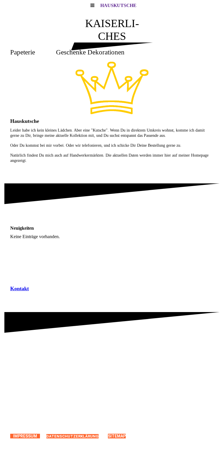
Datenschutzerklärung (72, 436)
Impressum (25, 436)
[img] (112, 88)
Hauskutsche (118, 5)
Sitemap (117, 436)
